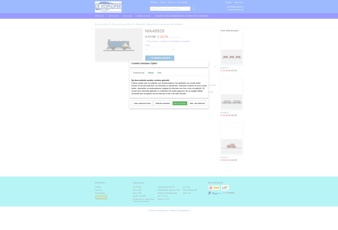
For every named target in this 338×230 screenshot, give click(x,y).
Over (159, 73)
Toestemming (138, 73)
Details (151, 73)
